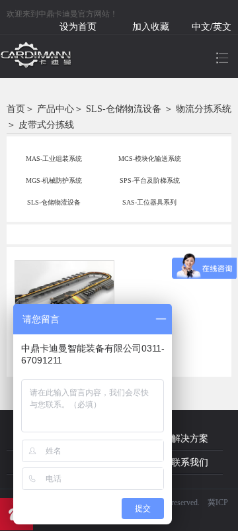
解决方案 (189, 439)
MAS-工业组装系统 (54, 158)
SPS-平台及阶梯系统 (150, 180)
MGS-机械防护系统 (54, 180)
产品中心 (55, 109)
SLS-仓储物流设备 (123, 109)
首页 (16, 109)
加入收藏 (150, 27)
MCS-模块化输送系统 (149, 158)
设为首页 (78, 27)
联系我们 (189, 462)
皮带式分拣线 (46, 125)
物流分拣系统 (203, 109)
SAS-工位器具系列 (149, 202)
